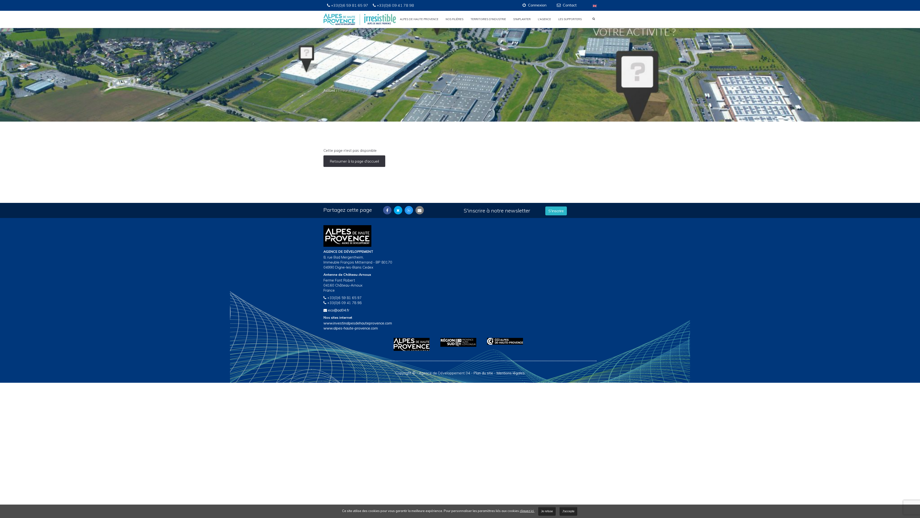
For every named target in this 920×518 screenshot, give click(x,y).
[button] (534, 5)
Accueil (329, 90)
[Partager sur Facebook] (387, 210)
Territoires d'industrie (488, 19)
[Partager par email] (419, 210)
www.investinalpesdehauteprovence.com (357, 323)
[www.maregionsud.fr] (460, 342)
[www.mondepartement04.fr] (413, 344)
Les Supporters (570, 19)
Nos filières (454, 19)
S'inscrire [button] (556, 210)
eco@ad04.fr (338, 310)
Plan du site (483, 373)
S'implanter (522, 19)
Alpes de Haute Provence (419, 19)
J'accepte (568, 511)
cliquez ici (527, 511)
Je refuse (547, 511)
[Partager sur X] (398, 210)
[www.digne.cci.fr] (507, 341)
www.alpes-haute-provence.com (350, 328)
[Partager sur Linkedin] (409, 210)
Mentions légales (510, 373)
